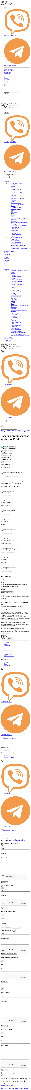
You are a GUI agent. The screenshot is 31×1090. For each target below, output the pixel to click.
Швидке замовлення (6, 592)
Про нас (6, 642)
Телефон (4, 853)
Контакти (7, 73)
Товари (8, 430)
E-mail (3, 996)
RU (5, 85)
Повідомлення (5, 1045)
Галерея (6, 650)
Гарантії (6, 82)
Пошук (6, 93)
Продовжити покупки (7, 1088)
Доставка (7, 79)
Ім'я (2, 848)
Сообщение (5, 1001)
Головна (3, 430)
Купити (3, 589)
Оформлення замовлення (21, 1088)
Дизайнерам (7, 72)
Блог (5, 644)
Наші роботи (8, 69)
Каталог (6, 181)
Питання (4, 858)
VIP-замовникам (9, 70)
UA (5, 84)
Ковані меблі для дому (17, 430)
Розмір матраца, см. (7, 927)
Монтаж (6, 81)
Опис (5, 609)
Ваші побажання (5, 938)
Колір (2, 933)
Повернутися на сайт (7, 1085)
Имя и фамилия (6, 992)
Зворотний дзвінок (9, 174)
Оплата (6, 78)
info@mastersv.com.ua (10, 738)
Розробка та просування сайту (16, 840)
